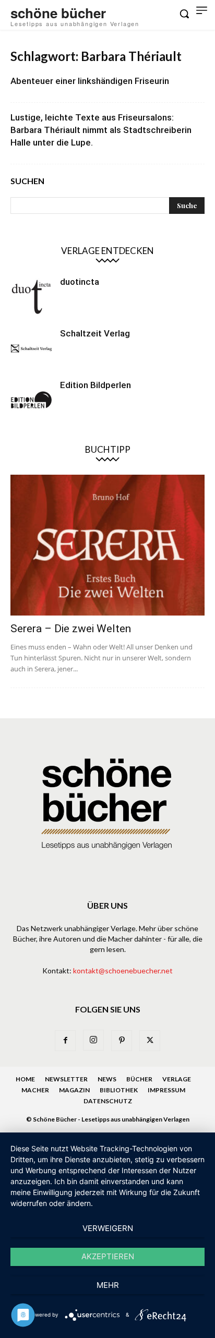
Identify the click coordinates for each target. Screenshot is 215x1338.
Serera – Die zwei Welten (70, 628)
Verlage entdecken (107, 250)
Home (25, 1079)
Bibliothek (119, 1090)
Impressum (166, 1090)
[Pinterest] (121, 1040)
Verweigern (107, 1228)
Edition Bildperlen (95, 385)
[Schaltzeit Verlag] (31, 348)
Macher (35, 1090)
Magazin (74, 1090)
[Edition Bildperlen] (31, 400)
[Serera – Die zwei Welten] (107, 545)
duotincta (79, 281)
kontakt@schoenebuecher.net (123, 970)
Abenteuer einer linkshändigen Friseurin (89, 81)
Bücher (139, 1079)
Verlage (176, 1079)
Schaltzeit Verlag (95, 333)
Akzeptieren (107, 1256)
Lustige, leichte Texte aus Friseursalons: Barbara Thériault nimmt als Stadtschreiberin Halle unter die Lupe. (101, 130)
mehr (108, 1285)
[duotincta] (31, 297)
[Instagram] (93, 1040)
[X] (149, 1040)
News (107, 1079)
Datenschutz (107, 1101)
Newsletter (66, 1079)
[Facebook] (65, 1040)
